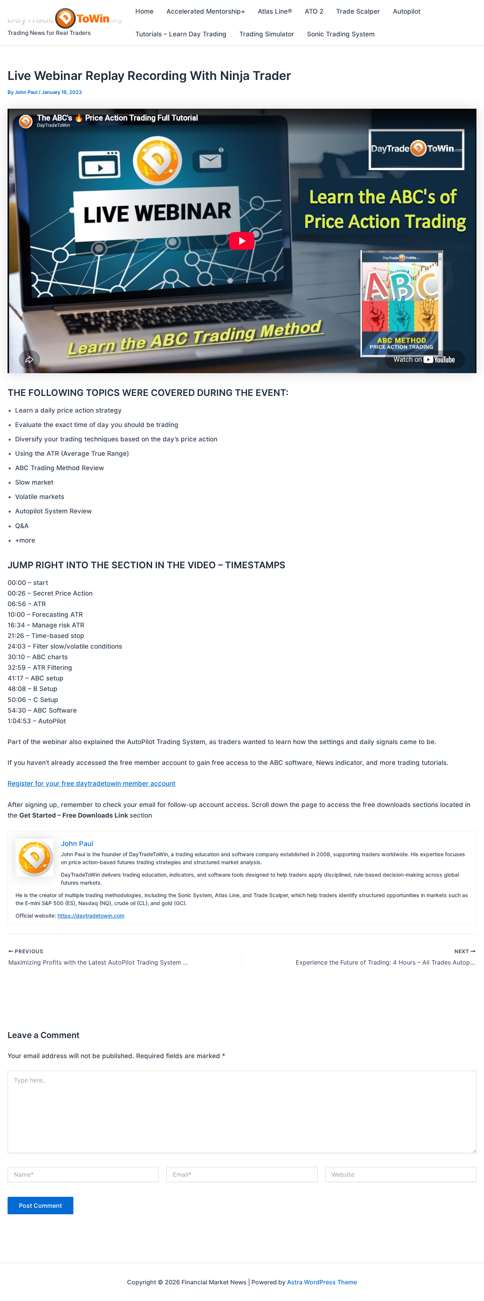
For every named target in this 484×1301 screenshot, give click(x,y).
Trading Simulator (266, 34)
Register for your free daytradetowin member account (91, 783)
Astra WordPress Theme (322, 1282)
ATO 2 (314, 11)
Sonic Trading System (341, 34)
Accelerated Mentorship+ (205, 11)
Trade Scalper (358, 11)
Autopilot (406, 11)
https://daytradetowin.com (90, 915)
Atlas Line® (275, 11)
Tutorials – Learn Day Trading (180, 34)
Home (144, 11)
